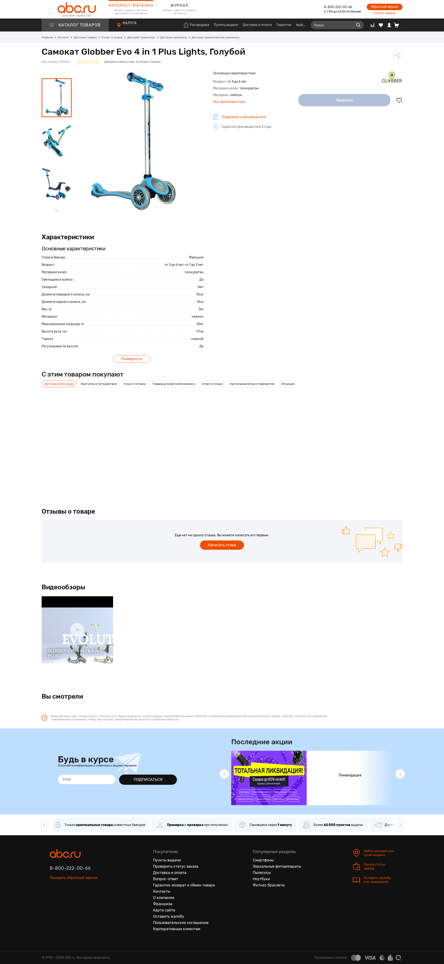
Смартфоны (263, 860)
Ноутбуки (261, 879)
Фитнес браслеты (269, 885)
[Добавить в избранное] (399, 100)
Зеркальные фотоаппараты (277, 866)
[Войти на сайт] (389, 25)
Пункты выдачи (226, 25)
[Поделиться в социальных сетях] (397, 55)
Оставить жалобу (168, 916)
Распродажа (199, 25)
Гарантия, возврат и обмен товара (184, 885)
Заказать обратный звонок (74, 878)
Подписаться (148, 779)
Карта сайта (164, 910)
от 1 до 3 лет (194, 265)
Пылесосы (262, 872)
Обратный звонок (384, 7)
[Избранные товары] (381, 25)
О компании (163, 897)
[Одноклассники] (63, 899)
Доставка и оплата (257, 25)
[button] (224, 774)
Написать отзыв (222, 545)
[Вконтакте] (53, 899)
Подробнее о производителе (244, 117)
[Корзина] (398, 25)
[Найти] (358, 25)
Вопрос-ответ (165, 879)
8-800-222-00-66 (338, 7)
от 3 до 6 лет (174, 265)
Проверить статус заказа (175, 866)
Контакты (161, 891)
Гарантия (284, 25)
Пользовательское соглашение (181, 922)
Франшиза (162, 904)
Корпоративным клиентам (176, 929)
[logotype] (75, 9)
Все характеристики (229, 102)
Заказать (344, 100)
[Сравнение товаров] (372, 25)
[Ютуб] (73, 899)
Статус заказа (384, 13)
